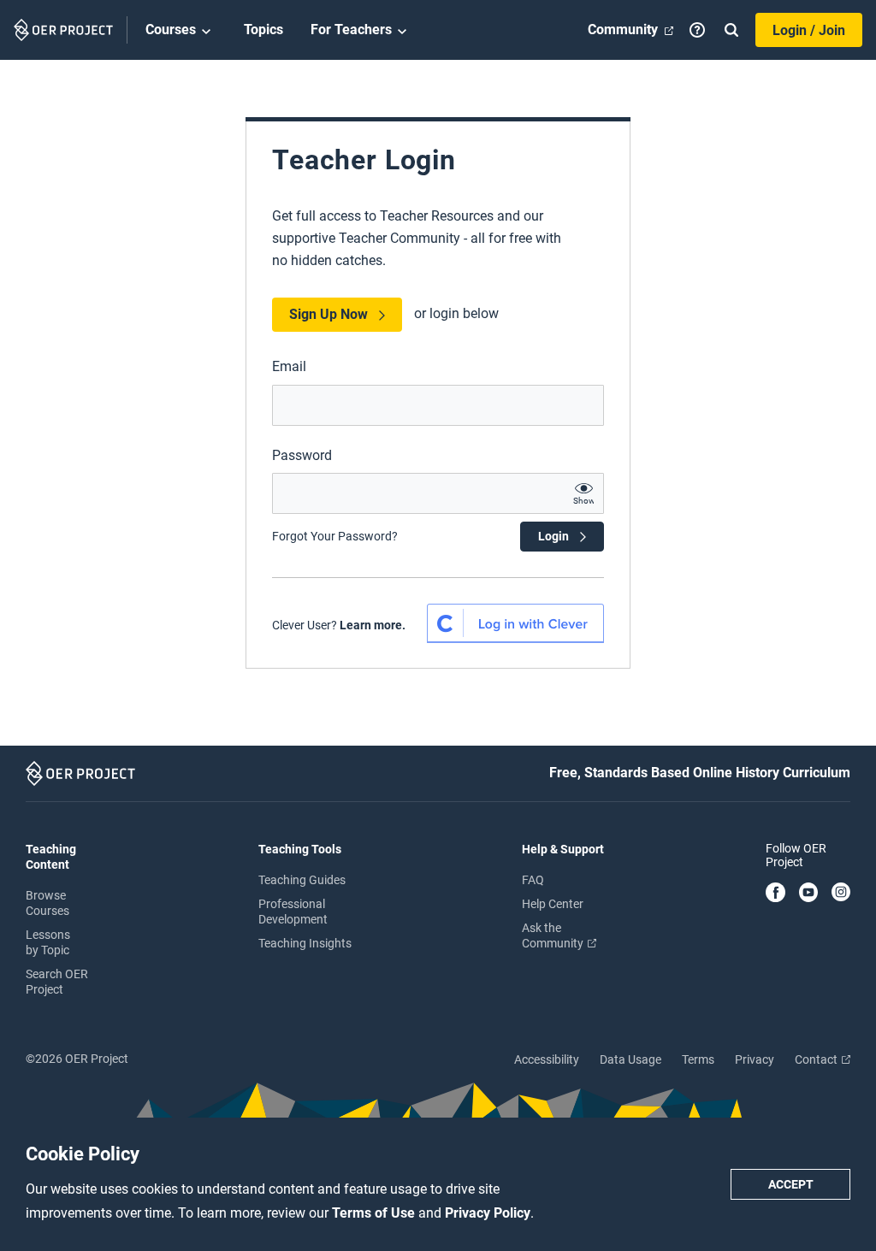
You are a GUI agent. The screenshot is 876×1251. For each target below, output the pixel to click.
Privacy (754, 1059)
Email (289, 366)
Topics (263, 29)
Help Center (552, 904)
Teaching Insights (305, 943)
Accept (791, 1184)
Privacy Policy (487, 1213)
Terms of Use (375, 1213)
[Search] (731, 30)
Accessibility (546, 1059)
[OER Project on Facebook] (775, 893)
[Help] (697, 30)
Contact (817, 1059)
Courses (170, 29)
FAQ (533, 880)
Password (302, 455)
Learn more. (372, 625)
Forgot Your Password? (335, 536)
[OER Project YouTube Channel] (809, 893)
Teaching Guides (302, 880)
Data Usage (630, 1059)
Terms (698, 1059)
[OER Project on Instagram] (841, 893)
